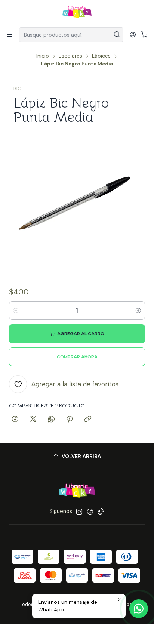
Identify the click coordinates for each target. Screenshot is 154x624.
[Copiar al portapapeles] (87, 419)
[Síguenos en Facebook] (90, 511)
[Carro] (144, 35)
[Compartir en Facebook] (15, 419)
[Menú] (9, 34)
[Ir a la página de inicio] (77, 13)
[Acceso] (133, 34)
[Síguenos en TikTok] (101, 511)
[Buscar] (117, 34)
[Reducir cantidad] (15, 310)
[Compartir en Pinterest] (69, 419)
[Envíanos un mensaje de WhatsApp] (138, 608)
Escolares (70, 56)
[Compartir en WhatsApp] (51, 419)
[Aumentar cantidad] (138, 310)
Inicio (42, 56)
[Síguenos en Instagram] (79, 511)
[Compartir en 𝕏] (33, 419)
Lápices (101, 56)
